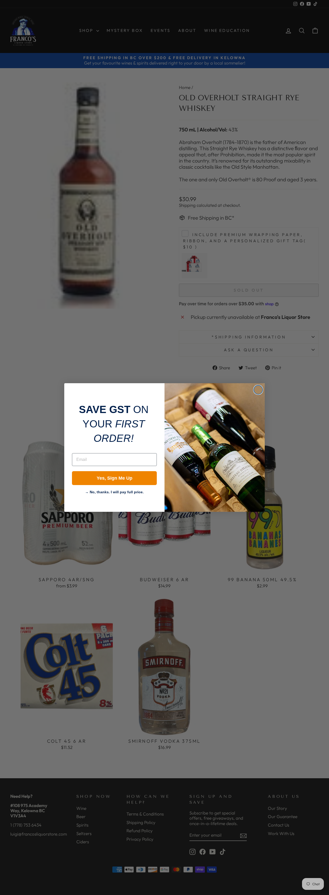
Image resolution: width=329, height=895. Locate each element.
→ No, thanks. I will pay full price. (114, 491)
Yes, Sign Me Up (114, 478)
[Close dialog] (258, 389)
